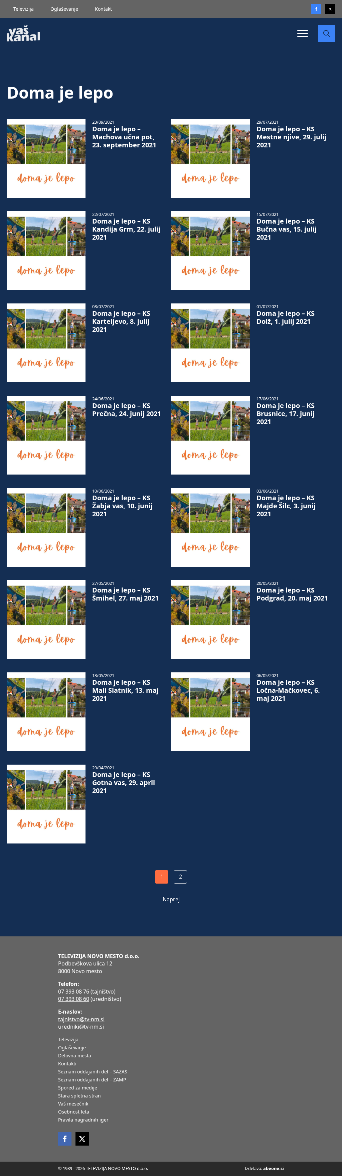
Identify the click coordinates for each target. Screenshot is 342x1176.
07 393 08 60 (73, 999)
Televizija (23, 9)
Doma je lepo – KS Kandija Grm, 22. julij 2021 (126, 229)
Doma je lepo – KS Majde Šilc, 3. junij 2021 (286, 506)
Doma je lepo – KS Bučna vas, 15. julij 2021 (286, 229)
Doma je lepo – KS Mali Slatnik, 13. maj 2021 (125, 690)
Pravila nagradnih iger (83, 1120)
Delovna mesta (74, 1056)
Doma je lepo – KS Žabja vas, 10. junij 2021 (122, 506)
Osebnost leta (73, 1112)
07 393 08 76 (73, 991)
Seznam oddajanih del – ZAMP (92, 1080)
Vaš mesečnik (73, 1104)
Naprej (171, 899)
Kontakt (103, 9)
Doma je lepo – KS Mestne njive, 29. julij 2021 (291, 137)
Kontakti (67, 1064)
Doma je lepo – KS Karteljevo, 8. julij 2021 (121, 321)
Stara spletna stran (79, 1096)
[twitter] (330, 9)
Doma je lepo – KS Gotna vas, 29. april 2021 (123, 783)
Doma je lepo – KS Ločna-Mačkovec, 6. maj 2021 (288, 690)
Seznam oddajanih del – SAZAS (92, 1072)
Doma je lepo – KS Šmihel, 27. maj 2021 (125, 594)
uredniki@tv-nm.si (81, 1026)
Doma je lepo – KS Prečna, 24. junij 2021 (126, 410)
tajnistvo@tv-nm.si (81, 1019)
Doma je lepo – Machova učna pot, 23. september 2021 (124, 137)
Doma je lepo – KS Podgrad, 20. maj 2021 (292, 594)
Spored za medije (77, 1088)
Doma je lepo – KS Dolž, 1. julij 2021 (285, 317)
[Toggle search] (326, 33)
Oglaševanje (64, 9)
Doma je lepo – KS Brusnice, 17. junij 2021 (285, 414)
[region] (86, 1123)
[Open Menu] (302, 33)
